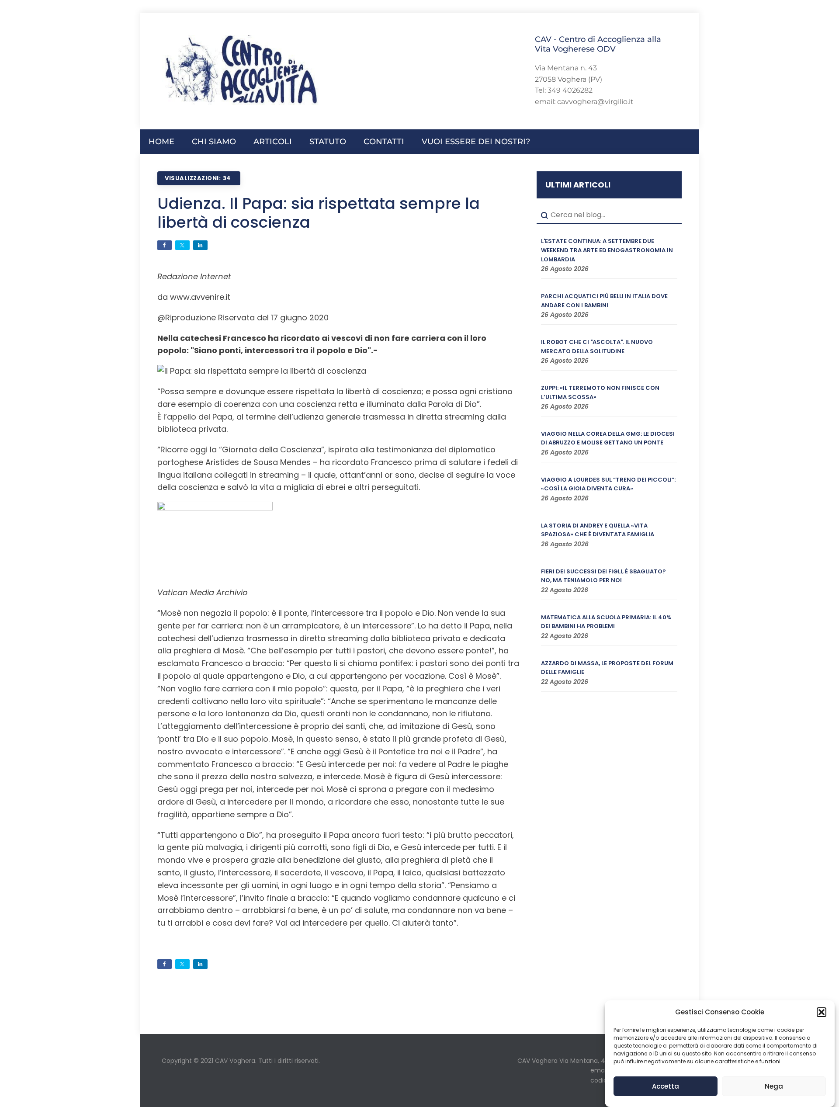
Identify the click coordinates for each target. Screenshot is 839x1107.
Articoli (272, 141)
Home (161, 141)
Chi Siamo (214, 141)
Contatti (384, 141)
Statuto (327, 141)
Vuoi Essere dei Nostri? (476, 141)
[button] (821, 1012)
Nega (774, 1086)
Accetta (665, 1086)
